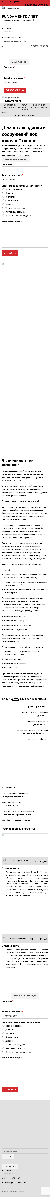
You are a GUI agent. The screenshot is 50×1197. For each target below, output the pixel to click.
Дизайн (9, 204)
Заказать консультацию (15, 159)
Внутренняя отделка (15, 212)
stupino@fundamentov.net (15, 42)
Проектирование (13, 189)
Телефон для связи (14, 78)
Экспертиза (10, 197)
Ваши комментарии (12, 221)
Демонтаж (10, 193)
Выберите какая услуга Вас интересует (22, 186)
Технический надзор (15, 208)
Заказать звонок (19, 62)
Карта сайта (10, 1166)
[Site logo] (11, 8)
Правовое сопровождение (18, 215)
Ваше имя (9, 67)
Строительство (12, 200)
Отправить (10, 253)
